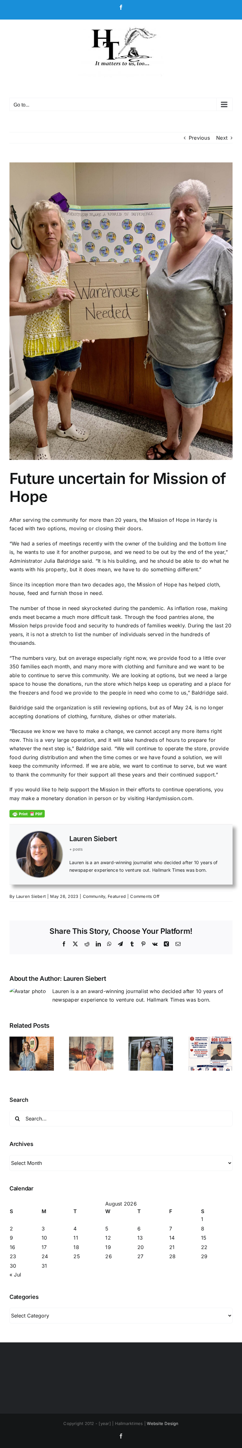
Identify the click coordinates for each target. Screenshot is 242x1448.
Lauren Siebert (93, 838)
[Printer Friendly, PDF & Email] (27, 813)
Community (94, 896)
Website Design (162, 1423)
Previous (199, 138)
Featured (117, 896)
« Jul (15, 1274)
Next (222, 138)
